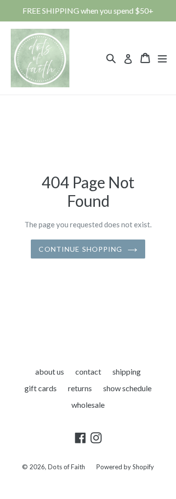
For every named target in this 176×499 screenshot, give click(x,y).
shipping (126, 371)
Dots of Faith (66, 467)
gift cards (40, 388)
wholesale (88, 404)
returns (80, 388)
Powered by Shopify (125, 467)
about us (49, 371)
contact (88, 371)
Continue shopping (80, 249)
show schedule (127, 388)
